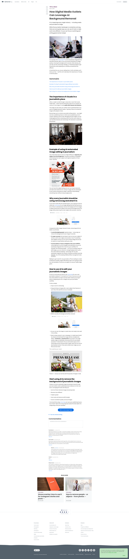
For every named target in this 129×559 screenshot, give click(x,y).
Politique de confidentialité (79, 554)
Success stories (36, 539)
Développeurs (36, 530)
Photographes (36, 526)
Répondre (50, 436)
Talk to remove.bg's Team (66, 410)
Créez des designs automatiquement (87, 528)
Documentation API (52, 525)
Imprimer (93, 554)
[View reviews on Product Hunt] (64, 512)
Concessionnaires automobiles (39, 536)
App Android (51, 532)
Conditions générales (71, 554)
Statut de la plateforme (69, 530)
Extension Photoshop (53, 528)
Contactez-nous (68, 526)
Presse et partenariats (84, 536)
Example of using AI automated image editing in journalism (63, 84)
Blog (81, 525)
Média (35, 534)
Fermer (124, 555)
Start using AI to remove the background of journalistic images (64, 91)
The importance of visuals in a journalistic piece (61, 81)
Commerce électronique (38, 532)
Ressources (67, 532)
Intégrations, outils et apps (53, 526)
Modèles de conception (53, 534)
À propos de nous (84, 534)
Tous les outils (36, 525)
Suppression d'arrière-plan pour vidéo (87, 530)
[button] (17, 2)
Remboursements (68, 528)
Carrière (82, 532)
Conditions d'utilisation (63, 554)
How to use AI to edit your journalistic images (60, 89)
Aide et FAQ (67, 525)
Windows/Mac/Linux (52, 530)
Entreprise (35, 537)
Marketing (35, 528)
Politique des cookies (88, 554)
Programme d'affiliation (85, 526)
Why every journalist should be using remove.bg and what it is (64, 86)
